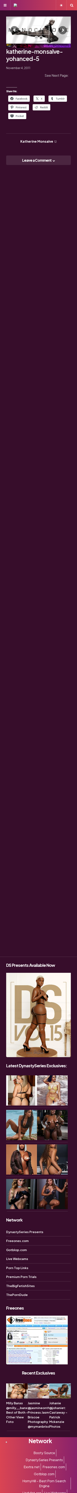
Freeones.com (17, 1241)
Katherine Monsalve (38, 141)
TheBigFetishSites (20, 1286)
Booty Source (44, 1453)
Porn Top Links (17, 1268)
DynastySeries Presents (24, 1232)
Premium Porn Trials (21, 1277)
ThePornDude (17, 1295)
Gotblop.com (16, 1250)
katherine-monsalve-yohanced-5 (34, 55)
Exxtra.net (32, 1467)
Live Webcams (17, 1259)
